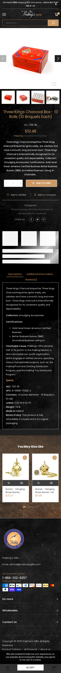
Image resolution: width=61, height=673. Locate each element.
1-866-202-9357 (14, 578)
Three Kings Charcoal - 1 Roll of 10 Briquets (44, 492)
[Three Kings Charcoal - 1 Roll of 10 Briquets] (45, 467)
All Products (34, 209)
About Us (46, 649)
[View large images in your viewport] (54, 83)
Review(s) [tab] (31, 279)
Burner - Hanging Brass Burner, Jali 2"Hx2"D (15, 492)
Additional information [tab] (39, 274)
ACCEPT (30, 667)
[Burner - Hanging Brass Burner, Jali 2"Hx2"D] (16, 467)
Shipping (18, 135)
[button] (58, 58)
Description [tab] (15, 274)
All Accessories (19, 209)
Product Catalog (11, 649)
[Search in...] (53, 23)
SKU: (26, 124)
